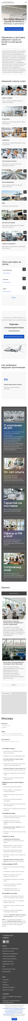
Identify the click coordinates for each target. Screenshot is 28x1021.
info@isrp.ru (6, 937)
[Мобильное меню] (26, 2)
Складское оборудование (9, 956)
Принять (14, 1019)
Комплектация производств (9, 958)
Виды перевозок (7, 971)
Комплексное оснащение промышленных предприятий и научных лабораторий (13, 622)
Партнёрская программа (9, 987)
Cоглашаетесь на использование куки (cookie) (14, 1008)
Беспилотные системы (8, 951)
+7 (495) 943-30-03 (8, 935)
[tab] (14, 593)
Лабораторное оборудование (10, 953)
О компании (6, 979)
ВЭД (4, 966)
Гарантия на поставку (8, 990)
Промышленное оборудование (10, 948)
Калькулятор (6, 984)
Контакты (5, 982)
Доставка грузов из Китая (9, 969)
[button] (23, 400)
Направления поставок (8, 964)
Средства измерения (8, 961)
